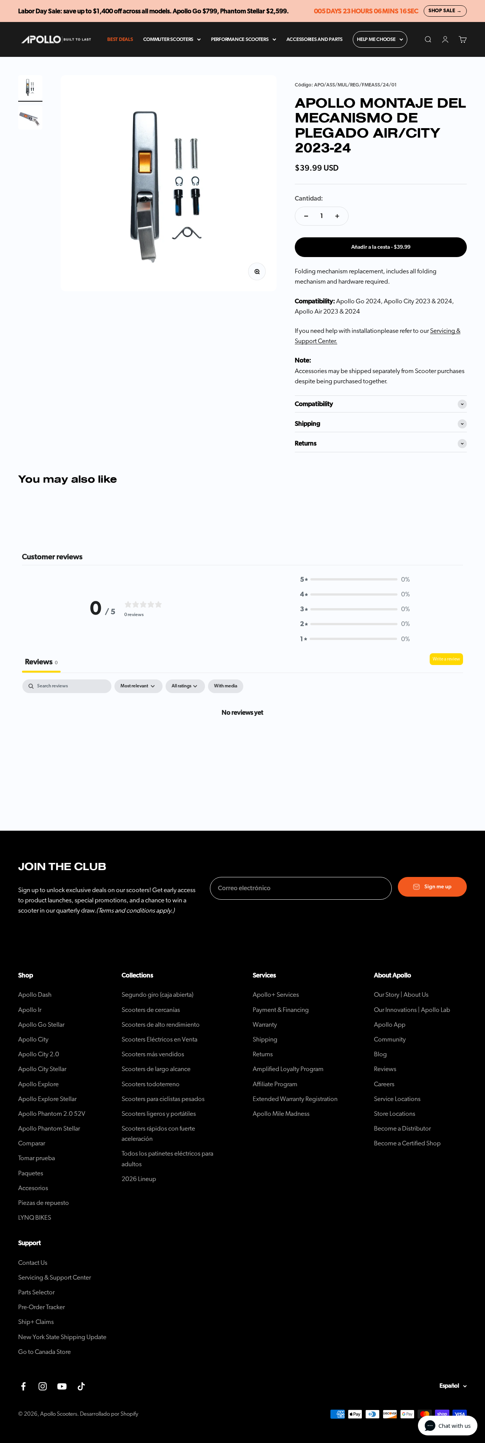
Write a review (446, 659)
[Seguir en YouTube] (62, 1386)
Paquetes (30, 1173)
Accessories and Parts (314, 39)
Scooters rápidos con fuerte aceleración (158, 1133)
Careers (384, 1084)
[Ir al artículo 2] (30, 118)
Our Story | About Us (401, 994)
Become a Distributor (402, 1128)
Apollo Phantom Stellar (49, 1128)
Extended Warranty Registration (295, 1099)
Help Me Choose (376, 39)
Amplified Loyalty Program (288, 1069)
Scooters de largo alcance (156, 1069)
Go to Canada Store (44, 1352)
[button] (355, 579)
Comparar (31, 1143)
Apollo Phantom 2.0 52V (51, 1113)
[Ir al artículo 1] (30, 88)
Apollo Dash (35, 994)
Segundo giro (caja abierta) (158, 994)
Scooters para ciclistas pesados (163, 1099)
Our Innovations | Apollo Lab (412, 1010)
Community (390, 1039)
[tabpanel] (242, 738)
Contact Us (32, 1262)
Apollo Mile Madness (281, 1113)
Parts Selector (36, 1292)
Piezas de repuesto (43, 1203)
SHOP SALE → (445, 10)
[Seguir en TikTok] (81, 1386)
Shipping (265, 1039)
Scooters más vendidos (153, 1054)
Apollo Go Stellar (41, 1024)
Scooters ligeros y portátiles (159, 1113)
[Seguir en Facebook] (23, 1386)
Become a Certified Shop (407, 1143)
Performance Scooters (240, 39)
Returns (263, 1054)
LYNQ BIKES (34, 1217)
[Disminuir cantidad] (306, 216)
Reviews (385, 1069)
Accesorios (33, 1188)
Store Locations (394, 1113)
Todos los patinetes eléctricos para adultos (167, 1158)
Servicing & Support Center (54, 1277)
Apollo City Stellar (42, 1069)
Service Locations (397, 1099)
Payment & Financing (281, 1010)
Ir (29, 1010)
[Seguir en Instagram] (43, 1386)
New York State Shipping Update (62, 1337)
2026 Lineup (139, 1179)
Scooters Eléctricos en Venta (159, 1039)
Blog (380, 1054)
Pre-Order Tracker (41, 1307)
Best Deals (120, 39)
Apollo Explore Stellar (47, 1099)
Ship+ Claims (36, 1322)
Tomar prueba (36, 1158)
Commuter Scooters (168, 39)
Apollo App (389, 1024)
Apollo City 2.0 (38, 1054)
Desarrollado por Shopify (109, 1414)
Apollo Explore (38, 1084)
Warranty (265, 1024)
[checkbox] (225, 686)
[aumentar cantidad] (337, 216)
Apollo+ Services (276, 994)
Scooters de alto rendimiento (161, 1024)
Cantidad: (309, 198)
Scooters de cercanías (151, 1010)
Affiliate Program (275, 1084)
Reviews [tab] (41, 662)
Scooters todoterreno (151, 1084)
